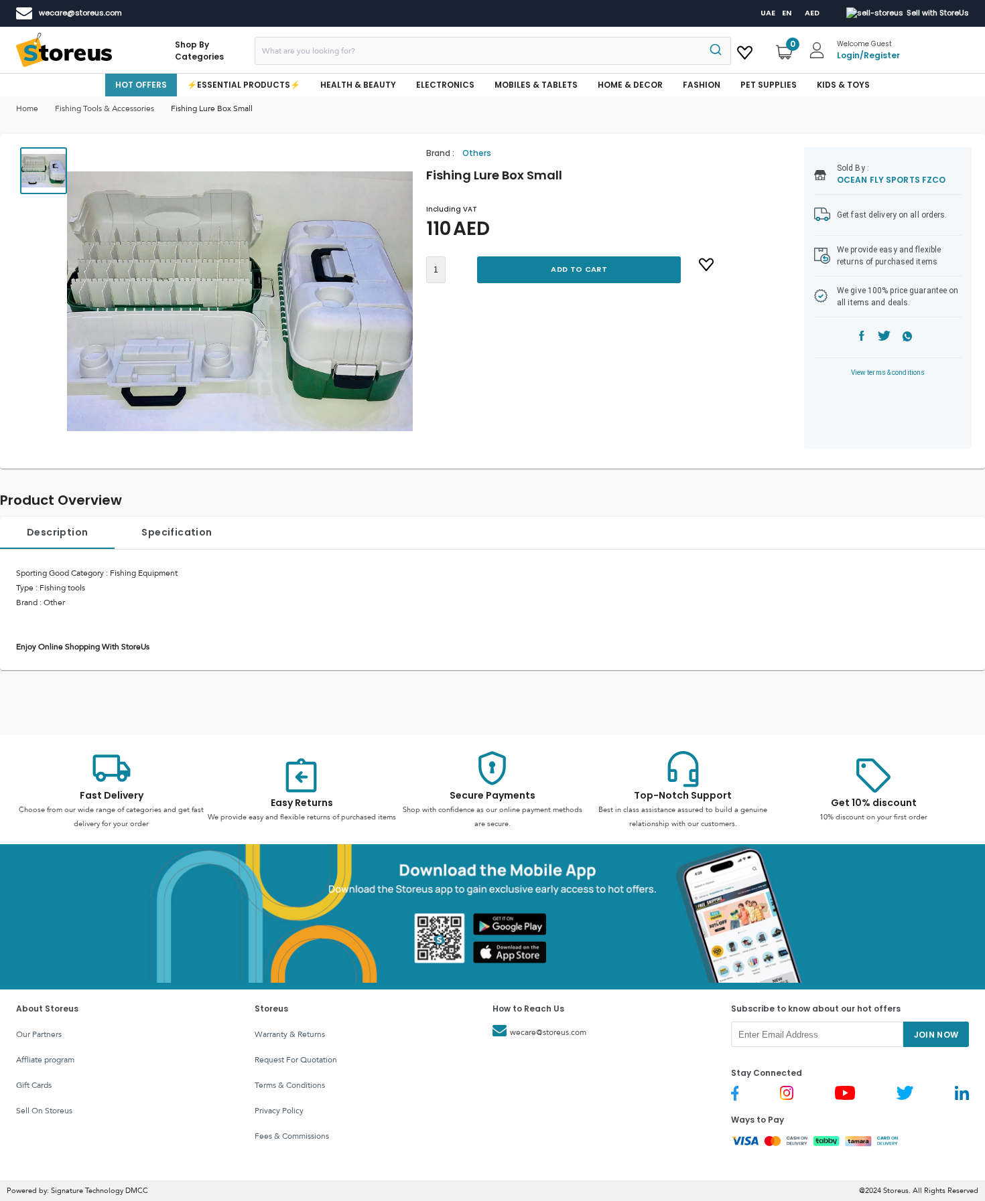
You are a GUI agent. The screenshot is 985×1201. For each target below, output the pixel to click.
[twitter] (884, 337)
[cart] (745, 50)
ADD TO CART (578, 269)
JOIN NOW (936, 1034)
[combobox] (493, 51)
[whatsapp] (908, 337)
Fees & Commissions (292, 1136)
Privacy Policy (279, 1110)
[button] (240, 301)
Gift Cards (34, 1085)
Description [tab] (57, 532)
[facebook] (861, 337)
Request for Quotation (296, 1059)
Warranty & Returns (290, 1034)
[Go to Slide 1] (43, 170)
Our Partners (39, 1034)
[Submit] (714, 51)
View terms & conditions (888, 372)
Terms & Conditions (290, 1085)
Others (476, 153)
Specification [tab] (176, 532)
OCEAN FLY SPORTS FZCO (891, 179)
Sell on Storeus (44, 1110)
